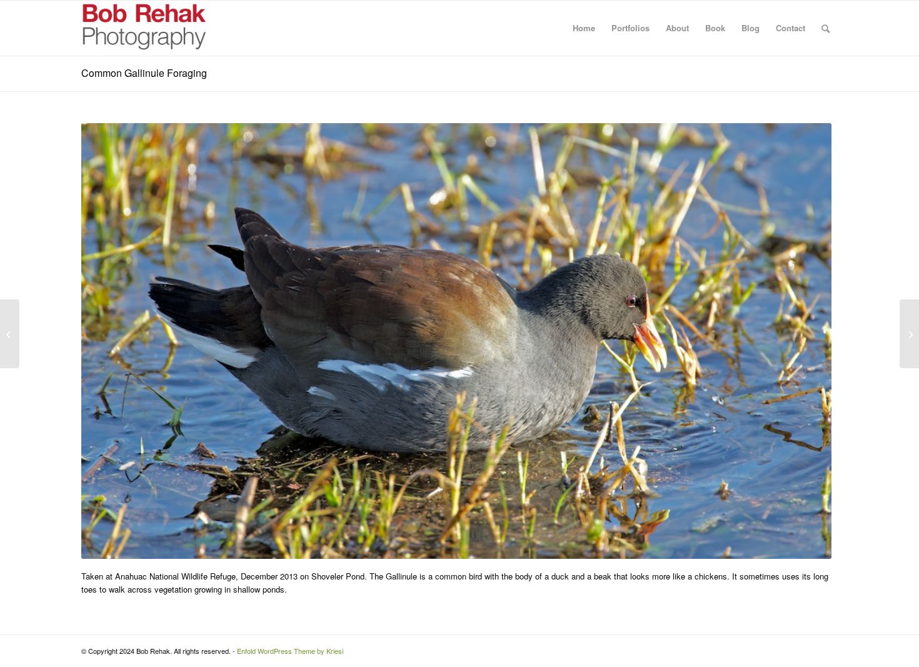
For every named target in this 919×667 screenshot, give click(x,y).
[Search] (825, 28)
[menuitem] (584, 28)
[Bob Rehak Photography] (143, 28)
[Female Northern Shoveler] (9, 333)
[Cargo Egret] (909, 333)
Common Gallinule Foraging (144, 73)
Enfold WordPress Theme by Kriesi (290, 651)
